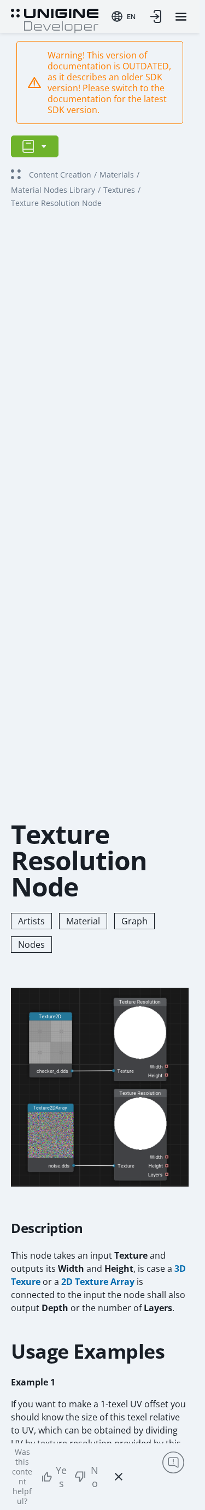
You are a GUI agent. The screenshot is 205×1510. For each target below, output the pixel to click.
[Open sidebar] (34, 146)
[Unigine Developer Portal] (54, 20)
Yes (61, 1476)
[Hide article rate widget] (118, 1476)
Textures (119, 190)
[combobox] (123, 16)
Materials (116, 174)
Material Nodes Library (53, 190)
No (94, 1476)
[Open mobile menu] (181, 16)
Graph (134, 921)
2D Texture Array (97, 1282)
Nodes (31, 945)
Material (83, 921)
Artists (31, 921)
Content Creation (60, 174)
